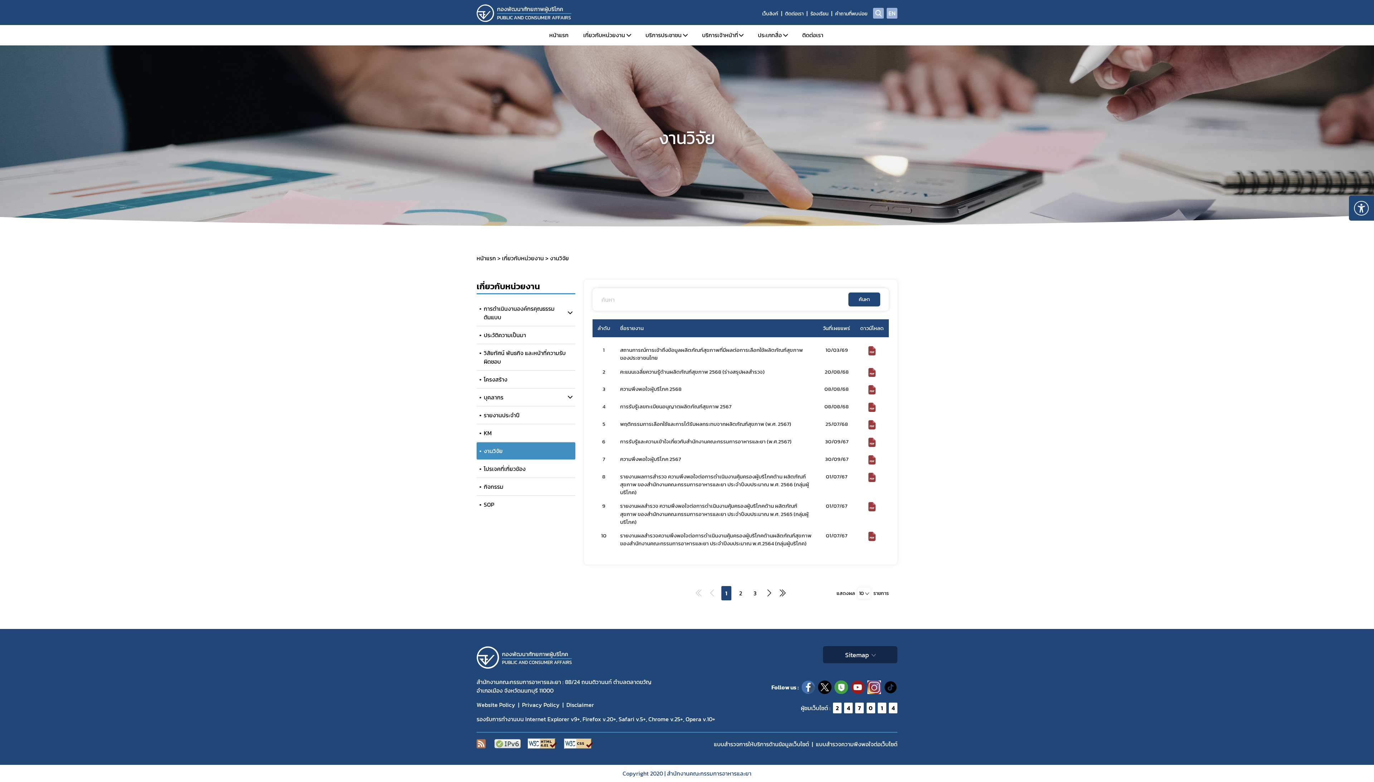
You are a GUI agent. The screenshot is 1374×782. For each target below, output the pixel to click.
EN (892, 13)
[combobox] (864, 593)
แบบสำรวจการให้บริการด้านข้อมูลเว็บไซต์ (761, 744)
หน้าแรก (559, 35)
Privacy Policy (541, 704)
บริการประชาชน (663, 35)
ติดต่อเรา (794, 14)
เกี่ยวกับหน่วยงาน (604, 35)
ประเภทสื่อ (770, 35)
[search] (878, 13)
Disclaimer (580, 704)
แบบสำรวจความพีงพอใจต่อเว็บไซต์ (856, 744)
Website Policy (496, 704)
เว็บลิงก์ (770, 14)
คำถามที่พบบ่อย (851, 14)
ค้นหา (864, 299)
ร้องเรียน (819, 14)
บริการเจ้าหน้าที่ (720, 35)
